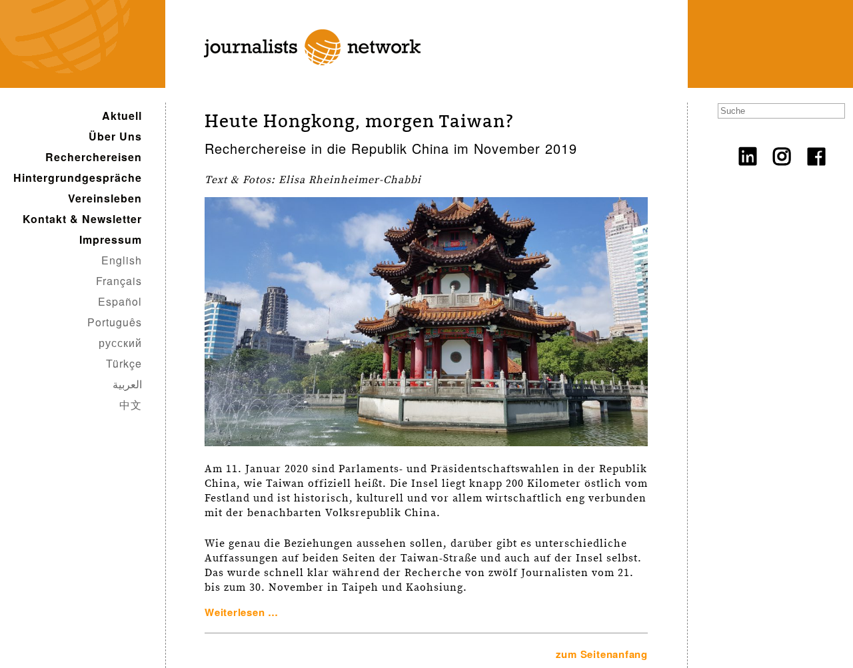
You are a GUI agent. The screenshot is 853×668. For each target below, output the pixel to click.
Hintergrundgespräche (77, 177)
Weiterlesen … (242, 612)
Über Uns (115, 136)
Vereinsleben (105, 198)
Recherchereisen (93, 157)
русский (120, 342)
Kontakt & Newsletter (82, 218)
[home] (302, 80)
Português (114, 322)
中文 (130, 404)
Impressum (110, 239)
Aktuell (122, 115)
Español (120, 301)
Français (119, 280)
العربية (127, 384)
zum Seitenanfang (602, 654)
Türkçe (124, 363)
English (121, 260)
